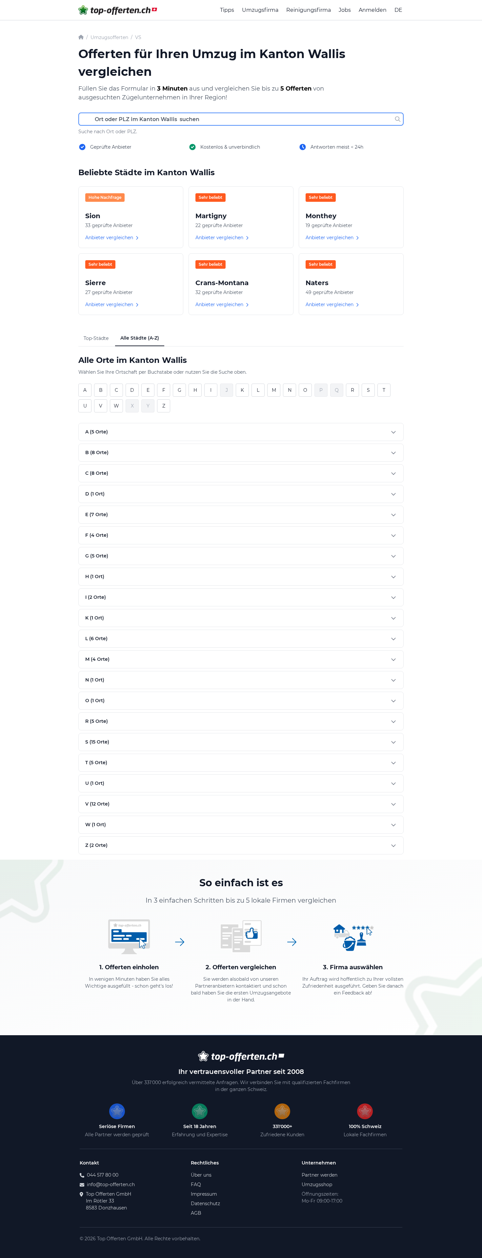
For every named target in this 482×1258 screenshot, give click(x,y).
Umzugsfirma (260, 10)
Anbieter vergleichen (109, 238)
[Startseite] (81, 37)
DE (398, 10)
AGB (196, 1213)
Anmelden (373, 10)
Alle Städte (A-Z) (139, 338)
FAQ (196, 1184)
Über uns (201, 1175)
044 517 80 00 (102, 1175)
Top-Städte (96, 338)
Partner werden (319, 1175)
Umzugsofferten (109, 37)
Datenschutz (205, 1203)
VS (138, 37)
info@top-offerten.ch (111, 1184)
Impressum (204, 1194)
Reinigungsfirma (308, 10)
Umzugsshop (317, 1184)
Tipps (227, 10)
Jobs (345, 10)
